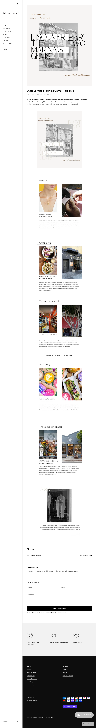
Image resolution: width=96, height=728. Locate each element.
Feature (29, 669)
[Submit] (18, 722)
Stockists (65, 669)
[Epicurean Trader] (59, 449)
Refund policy (30, 675)
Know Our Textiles (68, 675)
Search (29, 666)
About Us (65, 666)
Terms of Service (31, 672)
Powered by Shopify (49, 717)
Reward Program (31, 685)
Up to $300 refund (32, 700)
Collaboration (30, 697)
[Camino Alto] (59, 265)
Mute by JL (40, 717)
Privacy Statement (32, 678)
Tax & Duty (30, 682)
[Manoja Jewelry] (59, 203)
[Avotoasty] (59, 387)
